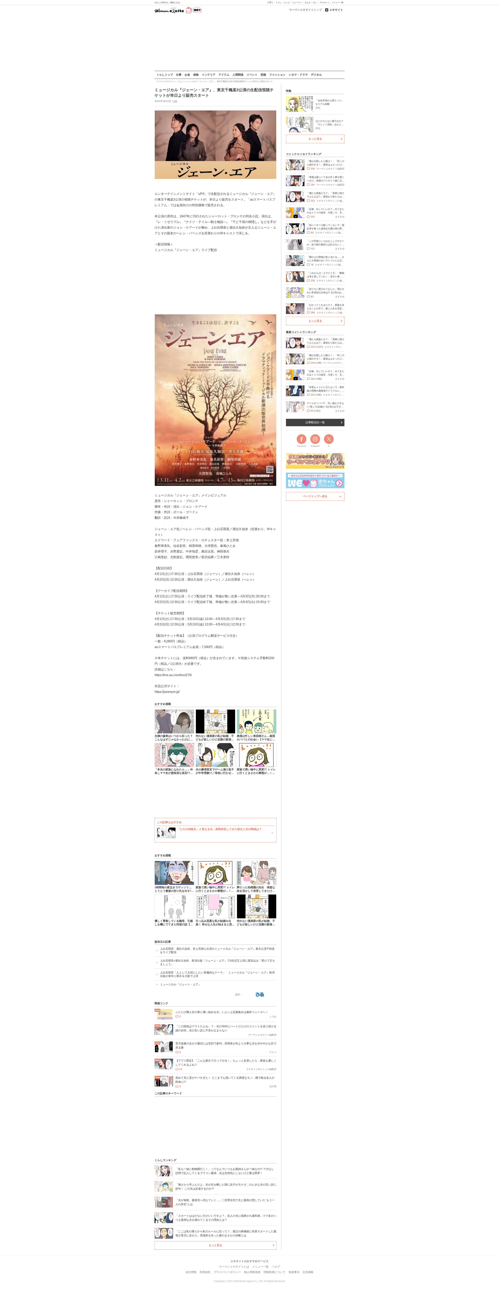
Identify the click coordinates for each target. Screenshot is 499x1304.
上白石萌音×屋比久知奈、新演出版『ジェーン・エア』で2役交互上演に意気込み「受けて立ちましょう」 (217, 962)
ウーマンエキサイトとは (234, 1266)
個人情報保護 (252, 1272)
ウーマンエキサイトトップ (305, 9)
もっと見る (215, 1245)
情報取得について (274, 1272)
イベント (252, 74)
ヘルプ (276, 1266)
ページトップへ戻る (315, 496)
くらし (278, 2)
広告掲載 (308, 1272)
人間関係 (238, 74)
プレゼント (324, 2)
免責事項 (293, 1272)
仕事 (178, 74)
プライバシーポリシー (227, 1272)
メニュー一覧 (337, 2)
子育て (270, 2)
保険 (196, 74)
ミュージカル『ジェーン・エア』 (180, 984)
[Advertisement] (249, 42)
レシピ (287, 2)
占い (315, 2)
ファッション (277, 74)
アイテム (224, 74)
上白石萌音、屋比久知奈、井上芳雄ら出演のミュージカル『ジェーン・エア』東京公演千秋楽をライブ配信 (217, 950)
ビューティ (297, 2)
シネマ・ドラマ (298, 74)
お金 (187, 74)
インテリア (208, 74)
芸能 (263, 74)
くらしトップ (165, 74)
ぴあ (175, 101)
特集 (288, 90)
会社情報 (191, 1272)
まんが (308, 2)
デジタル (316, 74)
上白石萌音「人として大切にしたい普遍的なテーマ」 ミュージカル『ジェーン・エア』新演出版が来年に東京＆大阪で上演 (217, 974)
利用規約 (205, 1272)
